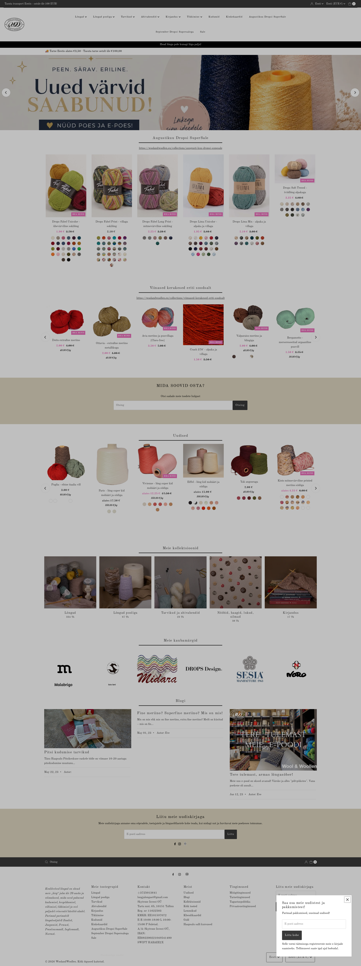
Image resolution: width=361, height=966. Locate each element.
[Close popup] (347, 899)
